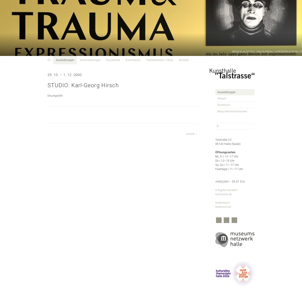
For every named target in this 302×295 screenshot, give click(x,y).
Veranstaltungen (90, 60)
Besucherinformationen (232, 111)
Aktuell (221, 98)
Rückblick (223, 105)
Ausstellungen (65, 60)
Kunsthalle (113, 60)
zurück (190, 133)
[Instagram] (226, 220)
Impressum (222, 202)
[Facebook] (218, 220)
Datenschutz (223, 206)
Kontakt (184, 60)
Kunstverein (133, 60)
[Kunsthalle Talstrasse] (235, 72)
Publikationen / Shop (159, 60)
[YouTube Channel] (234, 220)
